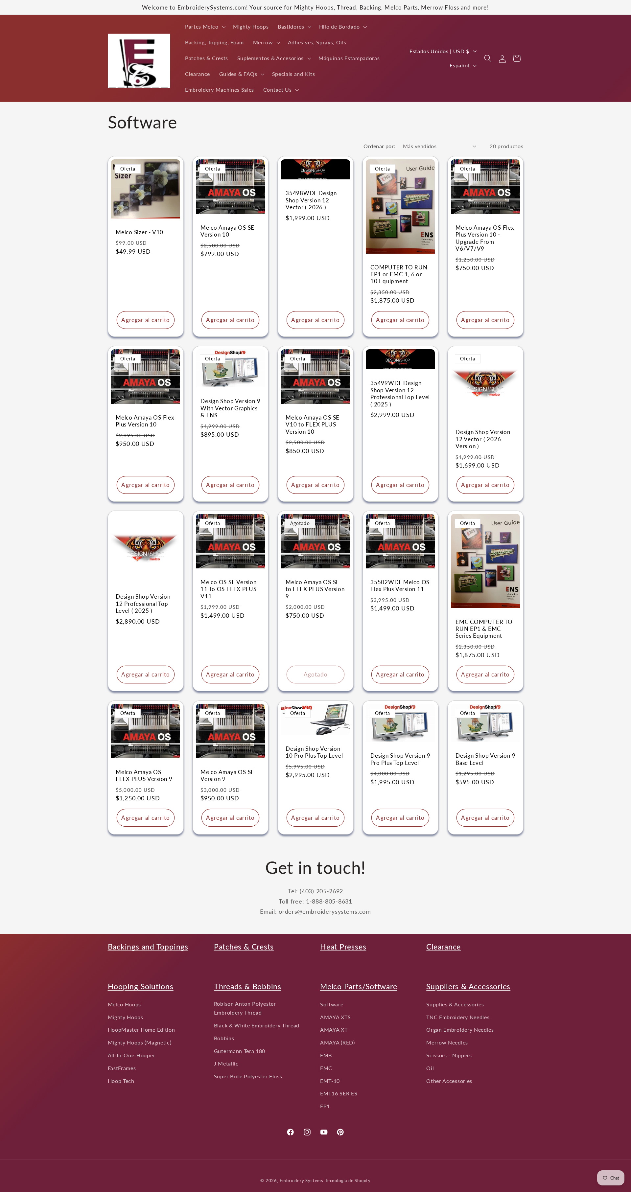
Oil (430, 1068)
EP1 (325, 1106)
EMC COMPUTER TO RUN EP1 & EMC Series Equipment (484, 628)
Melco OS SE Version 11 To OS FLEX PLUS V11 (228, 589)
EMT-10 (330, 1081)
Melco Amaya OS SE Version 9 (227, 775)
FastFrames (122, 1068)
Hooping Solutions (141, 986)
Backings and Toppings (148, 946)
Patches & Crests (244, 946)
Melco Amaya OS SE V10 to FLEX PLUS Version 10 (312, 424)
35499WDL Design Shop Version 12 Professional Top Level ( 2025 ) (400, 393)
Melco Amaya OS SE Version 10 (227, 231)
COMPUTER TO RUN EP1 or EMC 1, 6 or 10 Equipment (399, 274)
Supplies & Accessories (455, 1004)
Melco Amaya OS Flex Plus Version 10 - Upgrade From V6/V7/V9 (485, 238)
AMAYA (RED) (337, 1042)
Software (331, 1004)
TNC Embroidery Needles (457, 1017)
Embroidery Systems (302, 1180)
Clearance (443, 946)
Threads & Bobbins (247, 986)
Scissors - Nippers (449, 1055)
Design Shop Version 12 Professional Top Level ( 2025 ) (143, 603)
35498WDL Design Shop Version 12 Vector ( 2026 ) (311, 200)
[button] (204, 26)
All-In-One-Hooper (131, 1055)
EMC (326, 1068)
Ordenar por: (379, 146)
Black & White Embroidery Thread (256, 1025)
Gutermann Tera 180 (239, 1051)
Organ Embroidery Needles (460, 1030)
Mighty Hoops (125, 1017)
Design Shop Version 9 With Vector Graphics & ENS (230, 408)
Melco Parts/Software (358, 986)
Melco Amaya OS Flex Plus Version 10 (145, 421)
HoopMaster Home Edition (141, 1030)
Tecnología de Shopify (348, 1180)
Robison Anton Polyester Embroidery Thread (245, 1008)
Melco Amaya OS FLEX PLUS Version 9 (144, 775)
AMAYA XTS (335, 1017)
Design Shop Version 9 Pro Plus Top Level (400, 759)
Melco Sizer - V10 (139, 232)
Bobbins (224, 1038)
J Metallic (226, 1063)
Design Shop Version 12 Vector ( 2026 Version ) (483, 438)
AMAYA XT (334, 1030)
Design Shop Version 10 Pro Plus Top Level (314, 752)
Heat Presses (343, 946)
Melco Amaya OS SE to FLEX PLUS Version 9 (315, 589)
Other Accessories (449, 1081)
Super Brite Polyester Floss (248, 1076)
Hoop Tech (121, 1081)
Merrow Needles (447, 1042)
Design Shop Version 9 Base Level (485, 759)
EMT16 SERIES (338, 1093)
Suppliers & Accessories (468, 986)
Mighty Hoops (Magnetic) (140, 1042)
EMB (326, 1055)
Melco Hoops (124, 1004)
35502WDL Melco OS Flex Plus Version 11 (400, 586)
